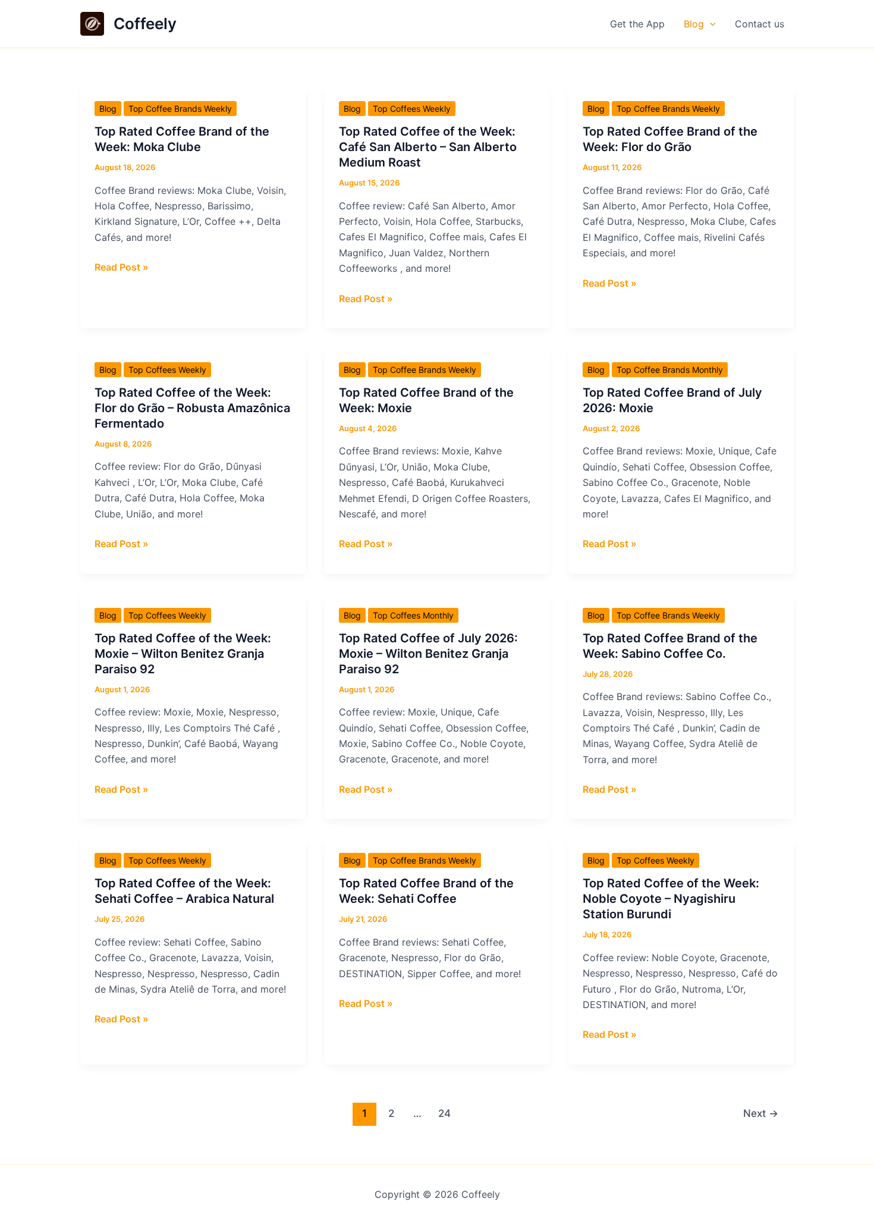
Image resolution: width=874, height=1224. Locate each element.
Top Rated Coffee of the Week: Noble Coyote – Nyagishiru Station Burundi (671, 898)
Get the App (637, 24)
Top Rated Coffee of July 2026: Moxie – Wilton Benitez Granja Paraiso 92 (428, 653)
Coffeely (145, 23)
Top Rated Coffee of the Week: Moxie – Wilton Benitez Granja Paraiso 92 (183, 653)
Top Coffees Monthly (413, 615)
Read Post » (122, 268)
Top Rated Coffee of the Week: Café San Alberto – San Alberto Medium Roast (428, 147)
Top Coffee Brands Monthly (670, 370)
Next (760, 1113)
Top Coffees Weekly (412, 108)
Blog (694, 24)
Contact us (759, 24)
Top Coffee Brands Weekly (180, 108)
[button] (710, 24)
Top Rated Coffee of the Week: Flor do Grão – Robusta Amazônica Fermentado (192, 408)
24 (444, 1113)
